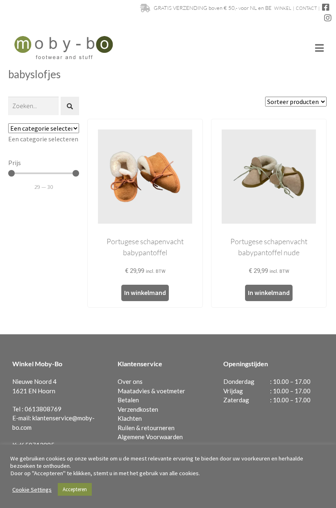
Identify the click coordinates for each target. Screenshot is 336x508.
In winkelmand (145, 292)
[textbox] (43, 139)
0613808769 (43, 409)
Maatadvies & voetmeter (151, 391)
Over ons (130, 381)
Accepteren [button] (75, 489)
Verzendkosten (138, 409)
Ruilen (126, 427)
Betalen (128, 400)
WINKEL (282, 8)
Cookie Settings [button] (32, 489)
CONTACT (306, 8)
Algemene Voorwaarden (150, 436)
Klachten (130, 418)
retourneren (158, 427)
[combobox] (43, 139)
